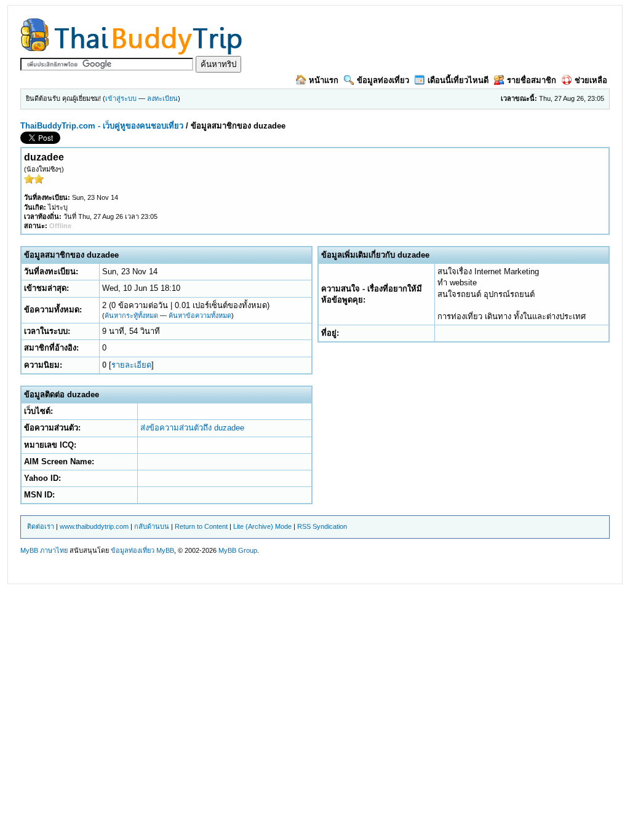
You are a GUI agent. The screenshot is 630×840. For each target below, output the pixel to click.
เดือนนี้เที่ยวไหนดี (458, 80)
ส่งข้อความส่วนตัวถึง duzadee (192, 427)
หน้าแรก (323, 80)
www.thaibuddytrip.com (94, 526)
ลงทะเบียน (162, 98)
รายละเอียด (131, 365)
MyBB (165, 550)
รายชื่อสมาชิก (531, 80)
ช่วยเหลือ (591, 80)
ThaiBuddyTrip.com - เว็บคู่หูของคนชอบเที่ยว (101, 125)
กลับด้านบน (151, 526)
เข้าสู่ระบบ (121, 98)
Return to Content (201, 526)
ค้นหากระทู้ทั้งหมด (131, 315)
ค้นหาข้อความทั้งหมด (200, 315)
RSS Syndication (322, 526)
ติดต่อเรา (40, 526)
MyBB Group (237, 550)
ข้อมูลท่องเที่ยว (383, 80)
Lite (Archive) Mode (262, 526)
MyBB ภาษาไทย (44, 550)
